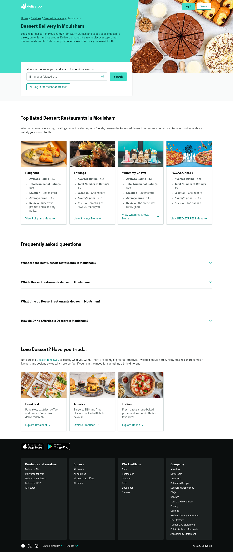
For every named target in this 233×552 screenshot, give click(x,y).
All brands (79, 469)
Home (24, 18)
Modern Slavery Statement (184, 515)
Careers (126, 492)
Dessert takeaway (54, 18)
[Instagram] (37, 546)
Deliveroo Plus (33, 469)
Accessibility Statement (183, 533)
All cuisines (80, 473)
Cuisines (36, 18)
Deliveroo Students (35, 478)
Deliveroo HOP (33, 483)
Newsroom (176, 473)
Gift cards (30, 487)
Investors (175, 478)
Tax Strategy (177, 520)
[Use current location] (103, 76)
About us (175, 469)
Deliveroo (31, 6)
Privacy (174, 506)
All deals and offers (84, 478)
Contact (174, 497)
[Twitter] (30, 546)
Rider (125, 469)
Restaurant (128, 473)
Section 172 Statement (182, 524)
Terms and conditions (182, 501)
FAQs (173, 492)
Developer (127, 487)
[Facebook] (23, 546)
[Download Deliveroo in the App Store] (32, 446)
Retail (125, 483)
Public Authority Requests (184, 529)
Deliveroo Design (179, 483)
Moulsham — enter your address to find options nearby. (60, 69)
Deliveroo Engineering (182, 487)
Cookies (174, 510)
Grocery (126, 478)
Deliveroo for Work (35, 473)
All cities (78, 483)
